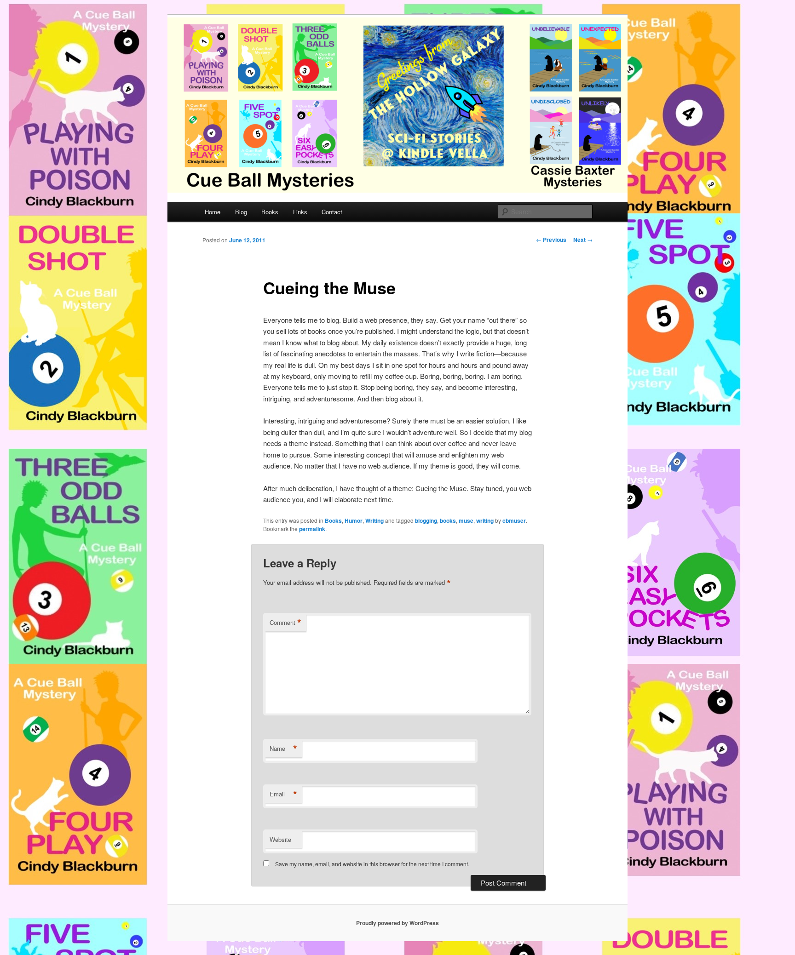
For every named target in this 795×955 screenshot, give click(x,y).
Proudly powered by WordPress (397, 923)
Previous (551, 239)
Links (300, 211)
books (448, 520)
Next (583, 239)
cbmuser (514, 520)
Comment (285, 622)
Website (280, 839)
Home (212, 211)
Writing (374, 520)
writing (485, 520)
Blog (241, 211)
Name (283, 748)
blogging (426, 520)
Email (283, 794)
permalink (312, 529)
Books (269, 211)
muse (466, 520)
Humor (354, 520)
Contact (332, 211)
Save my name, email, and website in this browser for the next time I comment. (372, 864)
